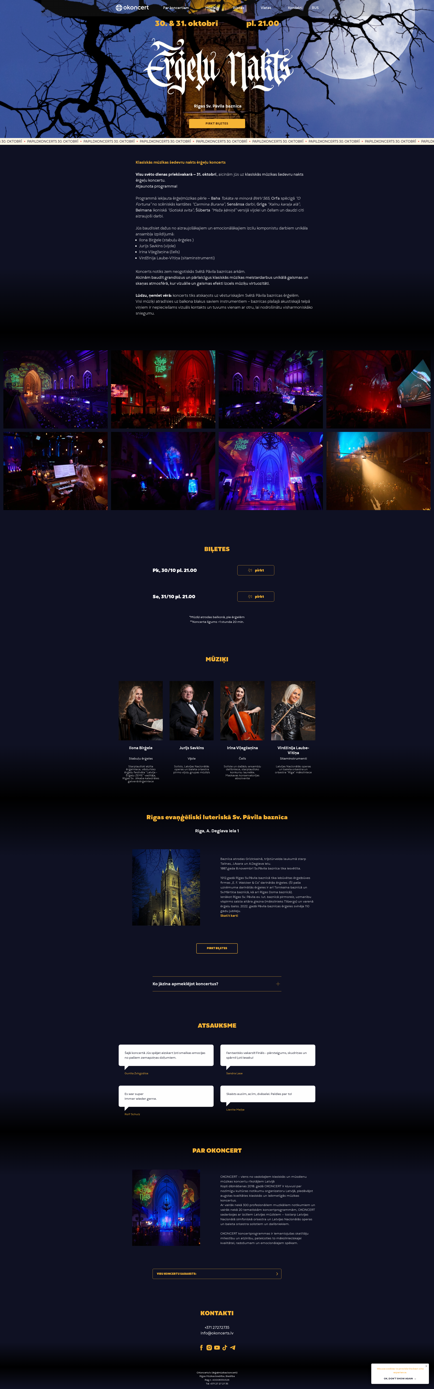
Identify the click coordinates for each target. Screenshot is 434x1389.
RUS (315, 7)
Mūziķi (210, 7)
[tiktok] (224, 1347)
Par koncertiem (176, 7)
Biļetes (238, 7)
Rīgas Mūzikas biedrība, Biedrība (217, 1376)
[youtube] (217, 1347)
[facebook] (201, 1347)
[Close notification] (426, 1366)
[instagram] (209, 1347)
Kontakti (295, 7)
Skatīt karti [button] (229, 916)
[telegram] (232, 1347)
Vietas (266, 7)
